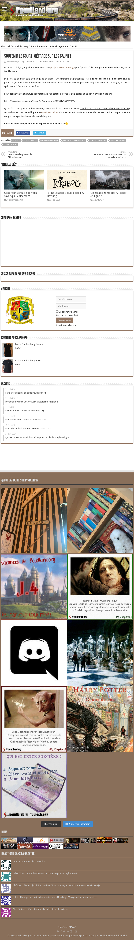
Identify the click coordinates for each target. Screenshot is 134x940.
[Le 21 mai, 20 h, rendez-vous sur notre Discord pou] (100, 719)
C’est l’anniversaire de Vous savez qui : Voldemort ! (20, 194)
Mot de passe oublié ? (67, 315)
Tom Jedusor (10, 144)
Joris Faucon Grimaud (74, 140)
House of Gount (49, 140)
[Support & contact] (76, 931)
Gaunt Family (30, 140)
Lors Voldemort (98, 140)
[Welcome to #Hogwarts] (34, 520)
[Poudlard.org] (34, 10)
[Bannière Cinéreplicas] (67, 33)
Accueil (6, 46)
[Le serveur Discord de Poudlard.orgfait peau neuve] (34, 653)
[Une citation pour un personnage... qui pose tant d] (100, 586)
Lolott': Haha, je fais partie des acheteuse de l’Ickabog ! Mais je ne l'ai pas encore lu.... (55, 897)
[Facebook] (61, 931)
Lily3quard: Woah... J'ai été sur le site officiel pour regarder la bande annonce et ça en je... (57, 885)
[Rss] (58, 931)
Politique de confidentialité (113, 935)
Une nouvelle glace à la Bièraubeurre (20, 155)
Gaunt (16, 140)
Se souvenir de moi (68, 312)
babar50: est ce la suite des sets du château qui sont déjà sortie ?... (46, 873)
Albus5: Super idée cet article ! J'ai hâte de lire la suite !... (40, 909)
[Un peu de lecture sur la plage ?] (100, 520)
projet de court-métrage (62, 67)
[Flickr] (67, 931)
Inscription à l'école (66, 325)
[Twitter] (64, 931)
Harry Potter (29, 46)
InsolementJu (13, 62)
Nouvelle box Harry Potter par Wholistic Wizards (110, 155)
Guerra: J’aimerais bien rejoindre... (30, 861)
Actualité (16, 46)
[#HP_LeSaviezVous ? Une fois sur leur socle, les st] (100, 653)
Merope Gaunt (118, 140)
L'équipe (93, 935)
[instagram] (71, 931)
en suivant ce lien (49, 112)
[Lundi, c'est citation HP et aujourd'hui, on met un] (34, 719)
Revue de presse (79, 935)
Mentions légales (59, 935)
